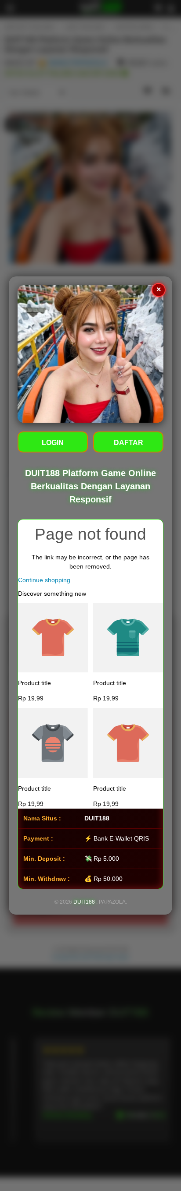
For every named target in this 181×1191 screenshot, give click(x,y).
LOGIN (53, 442)
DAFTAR (128, 442)
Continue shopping (44, 579)
